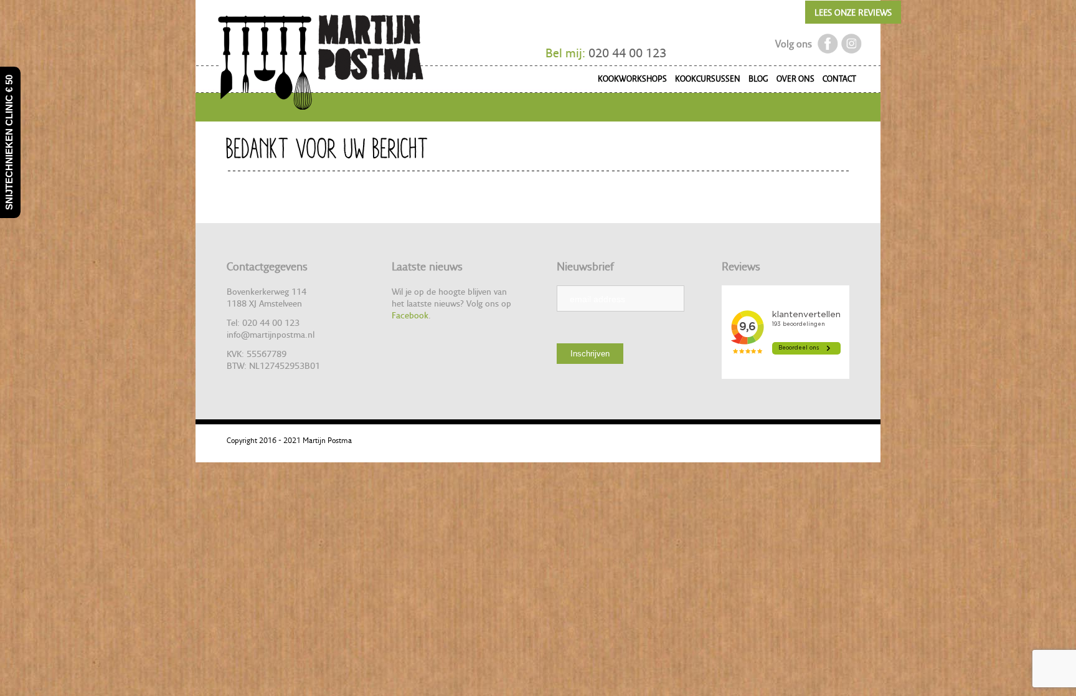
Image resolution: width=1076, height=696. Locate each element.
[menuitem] (629, 80)
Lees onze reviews (853, 12)
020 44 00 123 (627, 52)
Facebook (410, 315)
